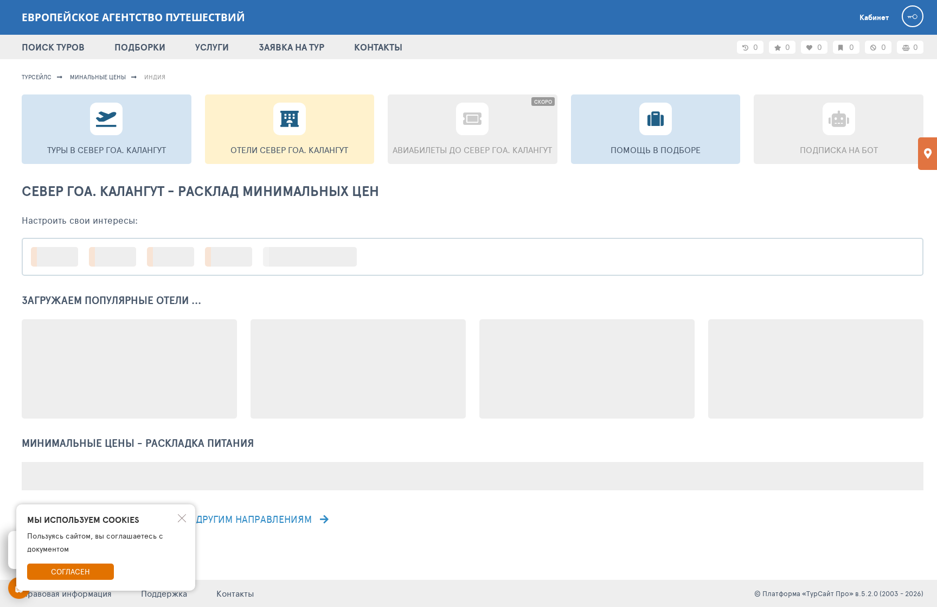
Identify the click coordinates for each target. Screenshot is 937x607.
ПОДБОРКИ (139, 47)
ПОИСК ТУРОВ (53, 47)
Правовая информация (67, 593)
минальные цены (98, 77)
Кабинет (874, 17)
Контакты (235, 593)
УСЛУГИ (212, 47)
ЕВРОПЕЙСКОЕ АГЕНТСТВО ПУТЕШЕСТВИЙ (133, 17)
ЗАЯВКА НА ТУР (291, 47)
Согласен (70, 571)
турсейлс (37, 77)
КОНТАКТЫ (378, 47)
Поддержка (164, 593)
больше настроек (315, 256)
